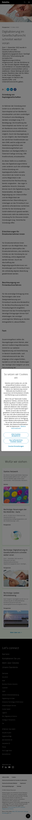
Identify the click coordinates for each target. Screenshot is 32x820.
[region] (16, 410)
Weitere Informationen (18, 427)
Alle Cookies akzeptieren (16, 435)
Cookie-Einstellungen (16, 446)
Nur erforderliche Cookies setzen (16, 441)
